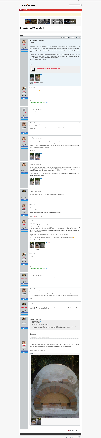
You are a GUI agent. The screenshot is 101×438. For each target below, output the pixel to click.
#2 (79, 87)
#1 (79, 40)
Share (25, 117)
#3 (79, 108)
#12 (79, 288)
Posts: (23, 48)
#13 (79, 303)
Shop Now (25, 9)
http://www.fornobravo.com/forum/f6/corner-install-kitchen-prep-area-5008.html (48, 68)
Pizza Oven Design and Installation (29, 11)
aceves (24, 44)
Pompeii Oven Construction (38, 11)
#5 (79, 137)
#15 (79, 341)
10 (76, 430)
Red (22, 434)
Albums (30, 9)
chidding (24, 112)
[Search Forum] (81, 5)
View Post (40, 321)
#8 (79, 204)
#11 (79, 274)
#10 (79, 253)
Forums (21, 9)
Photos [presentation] (31, 35)
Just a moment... (38, 67)
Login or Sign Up (78, 0)
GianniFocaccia (24, 278)
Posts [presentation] (22, 35)
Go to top (78, 434)
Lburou (24, 91)
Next (79, 430)
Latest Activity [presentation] (26, 35)
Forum (23, 11)
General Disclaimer (72, 434)
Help (34, 9)
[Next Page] (76, 37)
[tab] (21, 35)
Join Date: (22, 47)
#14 (79, 317)
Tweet (24, 51)
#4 (79, 122)
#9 (79, 220)
